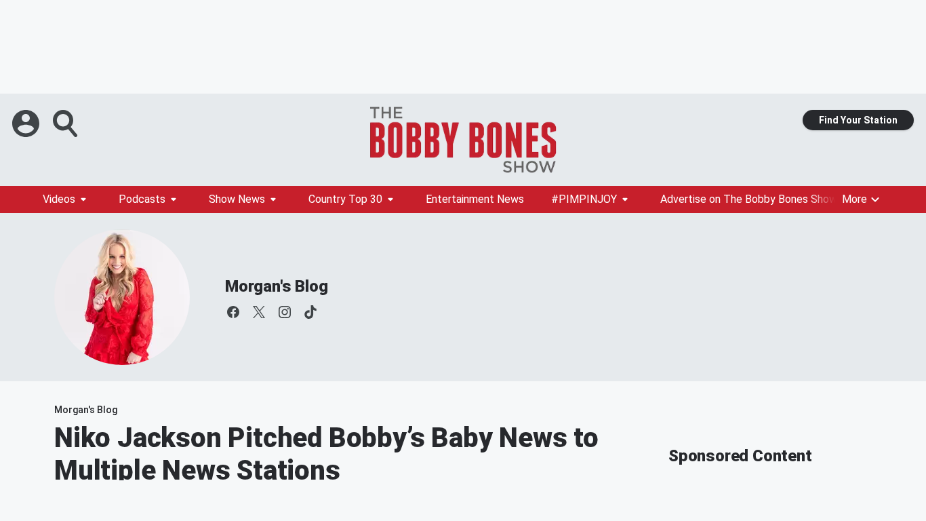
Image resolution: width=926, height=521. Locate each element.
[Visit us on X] (259, 312)
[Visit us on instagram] (285, 312)
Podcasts (142, 199)
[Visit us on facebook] (233, 312)
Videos (59, 199)
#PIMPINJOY (584, 199)
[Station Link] (463, 140)
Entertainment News (475, 199)
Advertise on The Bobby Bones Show (748, 199)
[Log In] (27, 123)
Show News (237, 199)
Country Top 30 (345, 199)
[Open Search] (66, 123)
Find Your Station (858, 120)
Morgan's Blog (276, 286)
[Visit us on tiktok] (310, 312)
